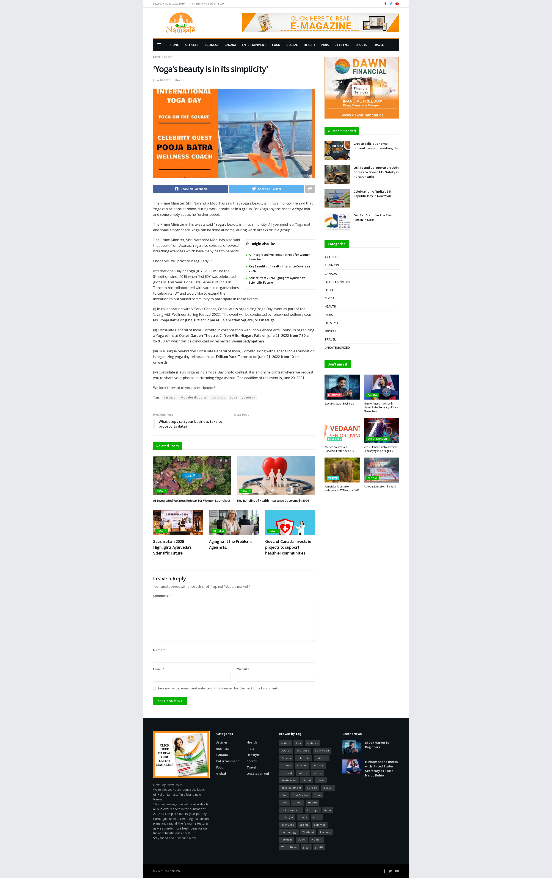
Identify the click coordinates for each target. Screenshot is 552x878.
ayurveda (303, 750)
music (317, 817)
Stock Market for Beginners (339, 403)
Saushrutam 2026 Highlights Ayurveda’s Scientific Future (172, 547)
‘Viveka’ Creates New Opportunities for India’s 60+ (340, 449)
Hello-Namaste (291, 810)
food (284, 802)
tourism (286, 839)
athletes (312, 743)
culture (303, 773)
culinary (318, 765)
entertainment (291, 787)
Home (174, 45)
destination (289, 780)
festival (328, 787)
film (284, 795)
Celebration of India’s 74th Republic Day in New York (374, 193)
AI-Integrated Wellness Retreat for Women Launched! (191, 500)
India (325, 45)
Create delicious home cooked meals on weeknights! (376, 145)
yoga (233, 397)
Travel (378, 45)
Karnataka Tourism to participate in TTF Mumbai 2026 (342, 488)
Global (292, 45)
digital (307, 780)
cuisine (302, 765)
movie (303, 817)
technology (288, 832)
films (318, 795)
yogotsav (248, 397)
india (327, 810)
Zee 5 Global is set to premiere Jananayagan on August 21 (380, 449)
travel (302, 839)
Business (211, 45)
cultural (286, 773)
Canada (230, 45)
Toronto (325, 832)
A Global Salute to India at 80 (380, 486)
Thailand (308, 832)
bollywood (322, 750)
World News (289, 847)
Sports (361, 45)
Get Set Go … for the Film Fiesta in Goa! (373, 217)
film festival (301, 795)
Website (243, 669)
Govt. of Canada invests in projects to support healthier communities (288, 547)
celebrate (303, 758)
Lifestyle (342, 45)
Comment (162, 596)
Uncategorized (337, 347)
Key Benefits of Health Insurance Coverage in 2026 (273, 500)
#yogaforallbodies (193, 397)
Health (309, 45)
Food (276, 45)
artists (285, 743)
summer (319, 824)
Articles (191, 45)
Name (159, 650)
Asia (298, 743)
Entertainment (254, 45)
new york (287, 824)
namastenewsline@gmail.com (208, 3)
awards (286, 750)
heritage (312, 810)
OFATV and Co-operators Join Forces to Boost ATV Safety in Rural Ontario (376, 172)
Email (159, 669)
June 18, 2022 (161, 80)
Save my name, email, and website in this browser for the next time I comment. (217, 688)
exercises (218, 397)
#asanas (169, 397)
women (316, 839)
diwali (321, 780)
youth (319, 847)
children (321, 758)
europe (312, 787)
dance (318, 773)
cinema (286, 765)
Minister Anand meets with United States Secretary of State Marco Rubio (381, 407)
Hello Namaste (172, 871)
